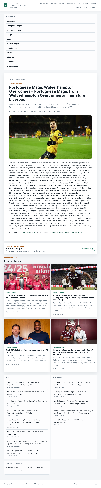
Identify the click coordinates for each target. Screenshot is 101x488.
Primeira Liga (12, 48)
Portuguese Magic (56, 232)
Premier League (81, 7)
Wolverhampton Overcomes (74, 232)
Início (11, 79)
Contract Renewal (73, 3)
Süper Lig (10, 57)
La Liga (85, 3)
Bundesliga (44, 3)
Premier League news (28, 232)
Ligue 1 (93, 3)
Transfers (10, 62)
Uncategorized (12, 66)
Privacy (82, 484)
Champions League (57, 3)
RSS (95, 484)
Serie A (9, 53)
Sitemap (93, 7)
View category (87, 249)
